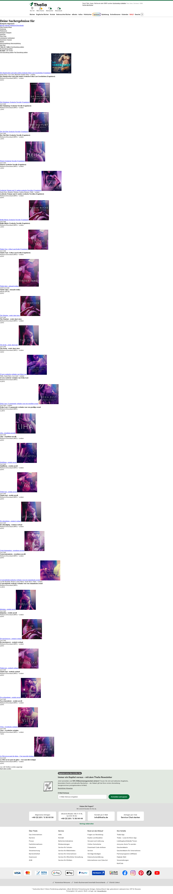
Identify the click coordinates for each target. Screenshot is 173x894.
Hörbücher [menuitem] (88, 14)
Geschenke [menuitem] (139, 14)
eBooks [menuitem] (74, 14)
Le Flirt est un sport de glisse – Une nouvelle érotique (17, 756)
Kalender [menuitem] (125, 14)
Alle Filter (3, 45)
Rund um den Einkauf (95, 831)
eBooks (7, 25)
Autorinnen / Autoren (6, 40)
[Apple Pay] (69, 873)
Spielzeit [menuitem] (96, 14)
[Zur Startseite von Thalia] (39, 4)
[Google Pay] (56, 873)
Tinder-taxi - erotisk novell (8, 492)
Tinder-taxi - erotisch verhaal (9, 668)
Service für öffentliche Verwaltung (70, 857)
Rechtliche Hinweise (65, 788)
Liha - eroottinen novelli (8, 433)
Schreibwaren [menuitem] (115, 14)
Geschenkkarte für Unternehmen (128, 851)
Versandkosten (101, 891)
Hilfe (60, 835)
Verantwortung (34, 851)
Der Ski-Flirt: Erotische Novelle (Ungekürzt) (14, 131)
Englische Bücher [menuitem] (42, 14)
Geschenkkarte (122, 847)
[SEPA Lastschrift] (41, 873)
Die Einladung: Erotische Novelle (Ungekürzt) (15, 102)
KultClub (120, 863)
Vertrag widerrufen (86, 824)
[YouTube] (157, 873)
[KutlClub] (113, 873)
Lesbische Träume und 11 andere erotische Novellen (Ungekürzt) (21, 190)
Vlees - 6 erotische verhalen (9, 727)
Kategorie (3, 32)
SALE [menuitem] (132, 14)
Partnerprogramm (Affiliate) (127, 854)
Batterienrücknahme (65, 841)
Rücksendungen (64, 844)
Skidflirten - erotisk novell (8, 462)
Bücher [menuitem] (32, 14)
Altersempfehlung (5, 43)
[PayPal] (83, 873)
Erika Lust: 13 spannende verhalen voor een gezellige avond (19, 403)
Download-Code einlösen (97, 847)
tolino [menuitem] (80, 14)
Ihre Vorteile (121, 831)
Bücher (2, 25)
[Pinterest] (141, 873)
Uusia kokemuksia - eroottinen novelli (12, 550)
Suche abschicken (87, 5)
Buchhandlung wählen (17, 47)
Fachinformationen (35, 844)
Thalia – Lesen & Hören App (126, 838)
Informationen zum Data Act (98, 860)
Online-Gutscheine (94, 844)
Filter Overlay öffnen (6, 27)
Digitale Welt (121, 857)
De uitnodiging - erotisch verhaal (10, 521)
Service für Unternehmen (67, 854)
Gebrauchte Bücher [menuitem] (63, 14)
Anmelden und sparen (119, 797)
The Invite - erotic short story (9, 345)
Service (61, 831)
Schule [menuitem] (52, 14)
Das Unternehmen (35, 835)
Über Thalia (33, 831)
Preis (1, 36)
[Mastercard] (27, 873)
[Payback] (98, 873)
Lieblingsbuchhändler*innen (127, 841)
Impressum (33, 857)
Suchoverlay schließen (119, 3)
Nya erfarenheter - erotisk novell (10, 697)
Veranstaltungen (123, 860)
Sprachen (3, 34)
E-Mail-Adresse (63, 793)
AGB (30, 860)
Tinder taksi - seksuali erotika (9, 286)
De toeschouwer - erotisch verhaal (11, 638)
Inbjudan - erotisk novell (8, 609)
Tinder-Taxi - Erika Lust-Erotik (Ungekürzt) (14, 249)
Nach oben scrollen (5, 769)
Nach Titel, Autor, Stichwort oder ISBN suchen (97, 3)
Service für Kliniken (65, 860)
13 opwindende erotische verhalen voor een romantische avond (20, 580)
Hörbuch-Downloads (17, 25)
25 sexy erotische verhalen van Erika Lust (13, 374)
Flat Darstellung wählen (21, 52)
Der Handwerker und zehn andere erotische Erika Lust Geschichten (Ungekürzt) (25, 73)
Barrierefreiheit (34, 854)
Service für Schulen (65, 847)
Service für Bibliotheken (66, 851)
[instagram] (133, 873)
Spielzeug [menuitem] (105, 14)
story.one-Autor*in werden (126, 844)
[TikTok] (149, 873)
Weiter (142, 14)
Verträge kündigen (94, 854)
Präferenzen (3, 31)
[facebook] (124, 873)
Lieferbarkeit (3, 38)
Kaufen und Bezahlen (95, 838)
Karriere (32, 838)
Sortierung (3, 29)
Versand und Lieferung (96, 841)
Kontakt (61, 838)
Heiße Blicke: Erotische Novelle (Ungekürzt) (14, 220)
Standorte (32, 847)
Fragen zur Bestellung (95, 835)
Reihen (2, 41)
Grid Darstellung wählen (7, 52)
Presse (31, 841)
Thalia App (120, 835)
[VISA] (17, 873)
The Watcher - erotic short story (10, 315)
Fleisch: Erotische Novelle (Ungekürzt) (12, 161)
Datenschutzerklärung (95, 857)
